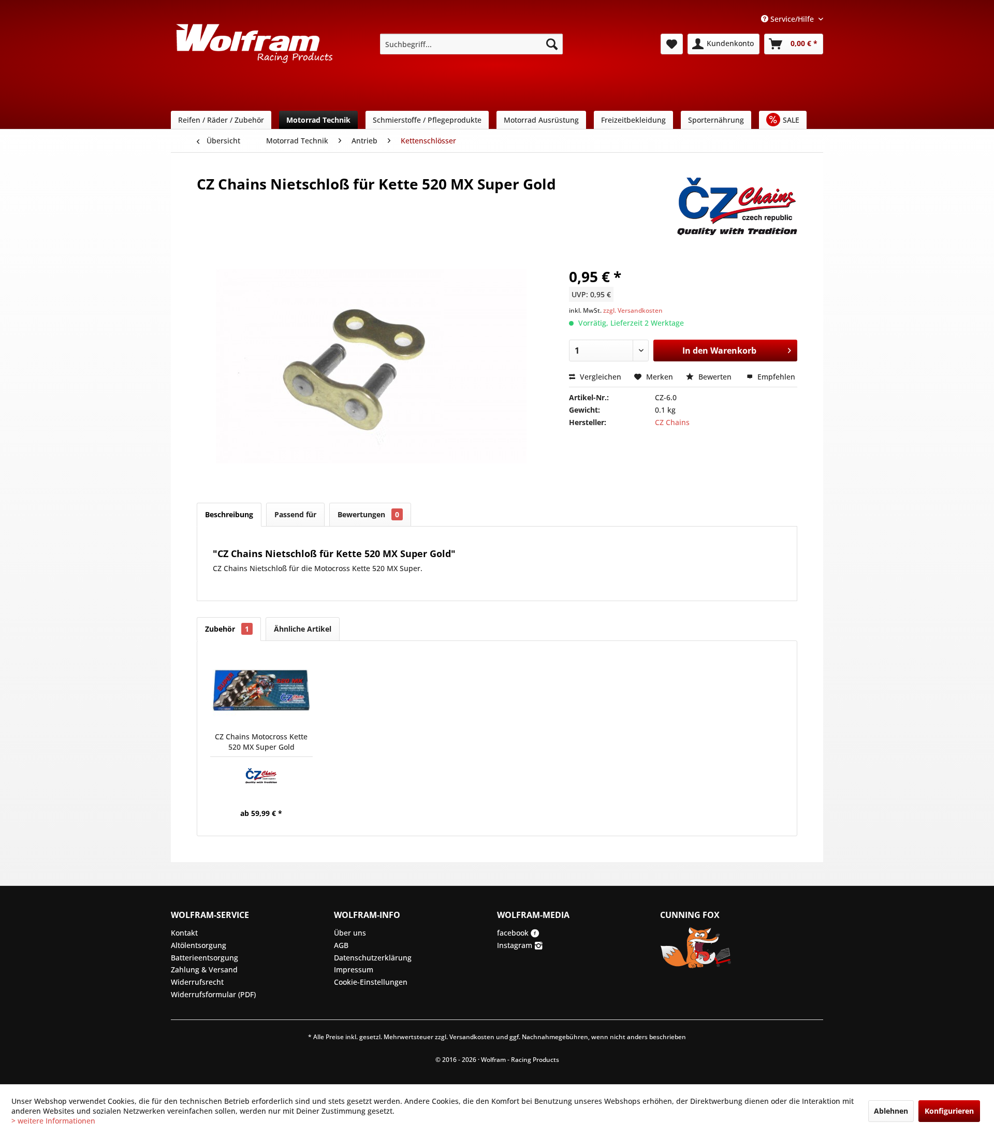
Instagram (515, 945)
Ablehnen (891, 1111)
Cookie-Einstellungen (370, 982)
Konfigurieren (949, 1111)
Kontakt (184, 933)
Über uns (350, 933)
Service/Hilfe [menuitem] (792, 19)
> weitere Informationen (53, 1121)
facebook (514, 933)
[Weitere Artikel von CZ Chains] (737, 194)
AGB (341, 945)
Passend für (295, 514)
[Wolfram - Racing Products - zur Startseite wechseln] (254, 47)
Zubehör (227, 629)
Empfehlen (775, 377)
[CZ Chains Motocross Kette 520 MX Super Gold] (261, 690)
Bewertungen (368, 514)
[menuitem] (471, 44)
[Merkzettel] (672, 44)
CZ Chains (672, 422)
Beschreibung (229, 514)
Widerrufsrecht (197, 982)
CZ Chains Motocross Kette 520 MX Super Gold (261, 742)
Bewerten (715, 377)
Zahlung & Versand (204, 969)
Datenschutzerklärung (373, 958)
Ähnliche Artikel (302, 629)
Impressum (353, 969)
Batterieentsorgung (204, 958)
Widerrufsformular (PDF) (213, 994)
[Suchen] (552, 44)
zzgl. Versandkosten (633, 310)
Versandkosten (471, 1036)
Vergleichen (599, 377)
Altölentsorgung (198, 945)
